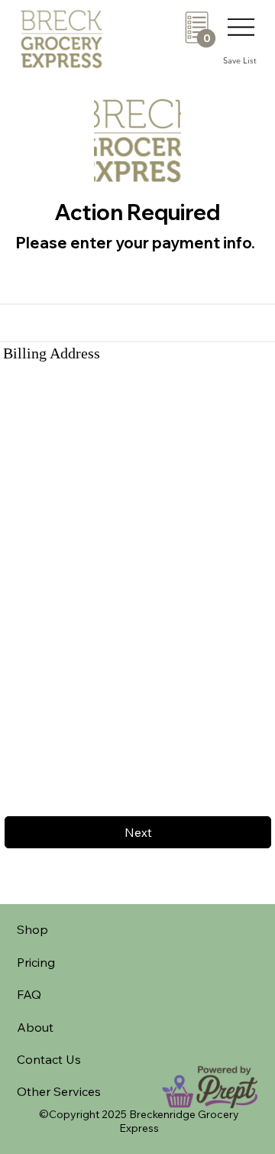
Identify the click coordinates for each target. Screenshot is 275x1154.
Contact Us (49, 1059)
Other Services (59, 1091)
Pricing (36, 962)
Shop (32, 929)
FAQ (29, 994)
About (35, 1027)
